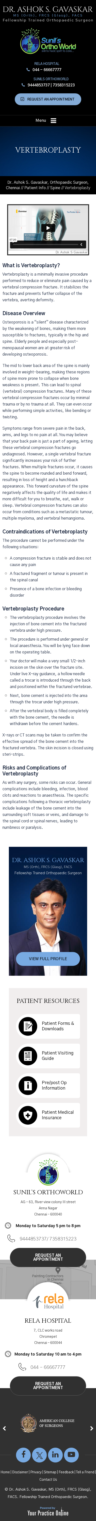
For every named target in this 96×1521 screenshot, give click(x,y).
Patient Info (35, 188)
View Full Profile (48, 959)
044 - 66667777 (46, 70)
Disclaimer (20, 1472)
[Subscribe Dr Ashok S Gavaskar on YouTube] (71, 1457)
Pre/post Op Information (54, 1086)
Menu (40, 120)
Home (5, 1472)
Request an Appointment (51, 99)
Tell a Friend (85, 1472)
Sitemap (50, 1472)
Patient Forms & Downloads (58, 1026)
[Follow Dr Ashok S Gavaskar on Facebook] (23, 1457)
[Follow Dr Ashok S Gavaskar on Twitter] (39, 1457)
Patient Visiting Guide (58, 1056)
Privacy (36, 1472)
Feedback (66, 1472)
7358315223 (64, 85)
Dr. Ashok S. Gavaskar (48, 865)
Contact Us (48, 1479)
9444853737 (39, 85)
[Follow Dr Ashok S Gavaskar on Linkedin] (55, 1457)
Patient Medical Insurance (58, 1115)
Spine (55, 188)
